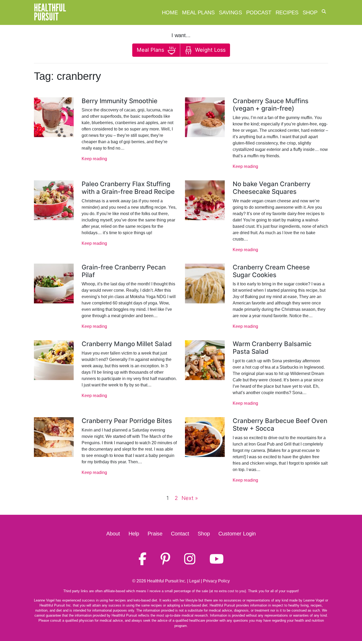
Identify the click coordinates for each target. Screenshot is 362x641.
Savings (230, 12)
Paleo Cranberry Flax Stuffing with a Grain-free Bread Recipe (128, 187)
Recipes (287, 12)
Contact (180, 534)
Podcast (258, 12)
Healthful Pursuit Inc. (166, 581)
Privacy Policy (216, 581)
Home (170, 12)
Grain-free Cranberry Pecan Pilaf (124, 271)
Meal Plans (198, 12)
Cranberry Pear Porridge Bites (127, 421)
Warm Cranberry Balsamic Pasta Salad (272, 347)
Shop (310, 12)
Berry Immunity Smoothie (119, 101)
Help (134, 534)
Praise (155, 534)
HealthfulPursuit (50, 12)
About (113, 534)
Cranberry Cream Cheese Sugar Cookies (271, 271)
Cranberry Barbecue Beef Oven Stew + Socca (280, 424)
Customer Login (237, 534)
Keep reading (94, 158)
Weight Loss (209, 50)
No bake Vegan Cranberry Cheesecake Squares (272, 187)
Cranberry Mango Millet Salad (127, 344)
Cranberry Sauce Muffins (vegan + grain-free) (270, 104)
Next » (190, 498)
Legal (194, 581)
